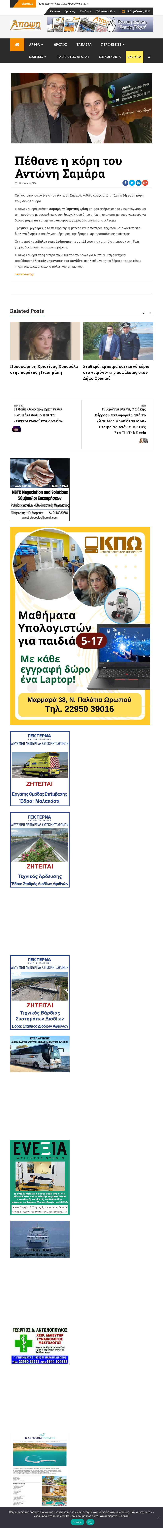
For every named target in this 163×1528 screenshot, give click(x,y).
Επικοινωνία (110, 57)
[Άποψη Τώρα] (17, 44)
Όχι (90, 1522)
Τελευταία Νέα (105, 11)
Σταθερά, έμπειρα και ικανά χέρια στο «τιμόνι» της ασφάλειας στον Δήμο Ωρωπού (116, 372)
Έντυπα (55, 11)
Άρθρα (34, 44)
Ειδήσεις (36, 57)
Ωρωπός (69, 11)
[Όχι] (158, 1517)
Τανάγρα (85, 11)
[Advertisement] (81, 921)
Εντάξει (77, 1522)
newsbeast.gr (24, 274)
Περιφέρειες (111, 44)
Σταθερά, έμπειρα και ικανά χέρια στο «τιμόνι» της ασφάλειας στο (78, 3)
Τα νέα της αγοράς (73, 57)
